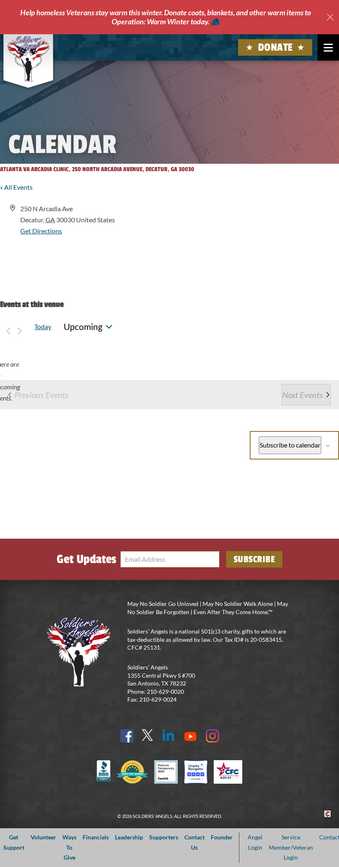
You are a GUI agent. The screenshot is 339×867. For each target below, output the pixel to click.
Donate (275, 47)
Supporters (163, 837)
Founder (222, 837)
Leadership (129, 837)
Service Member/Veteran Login (291, 847)
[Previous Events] (8, 327)
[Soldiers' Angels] (28, 58)
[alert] (6, 381)
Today (42, 326)
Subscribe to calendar (290, 445)
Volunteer (43, 837)
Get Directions (41, 231)
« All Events (16, 187)
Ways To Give (69, 847)
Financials (96, 837)
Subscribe (254, 559)
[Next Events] (19, 327)
